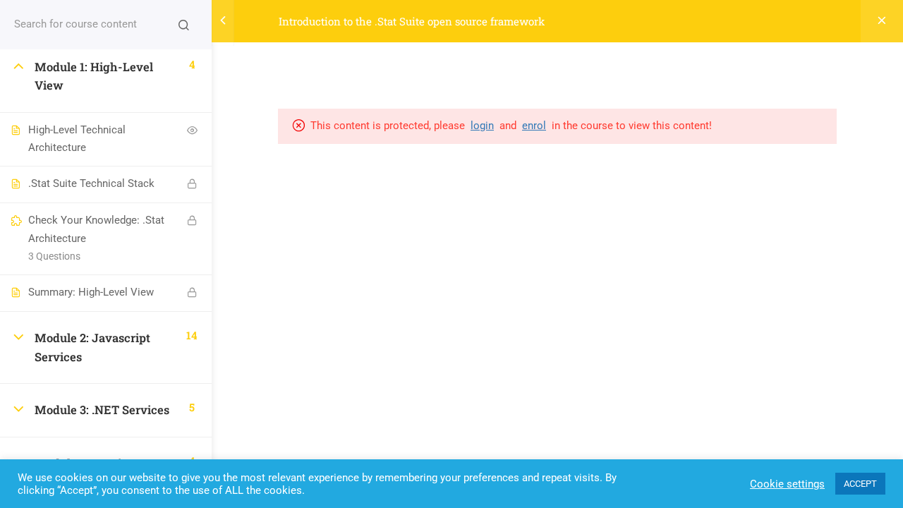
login (482, 125)
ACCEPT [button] (860, 483)
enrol (534, 125)
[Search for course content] (183, 24)
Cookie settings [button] (787, 484)
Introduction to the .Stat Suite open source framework (412, 21)
